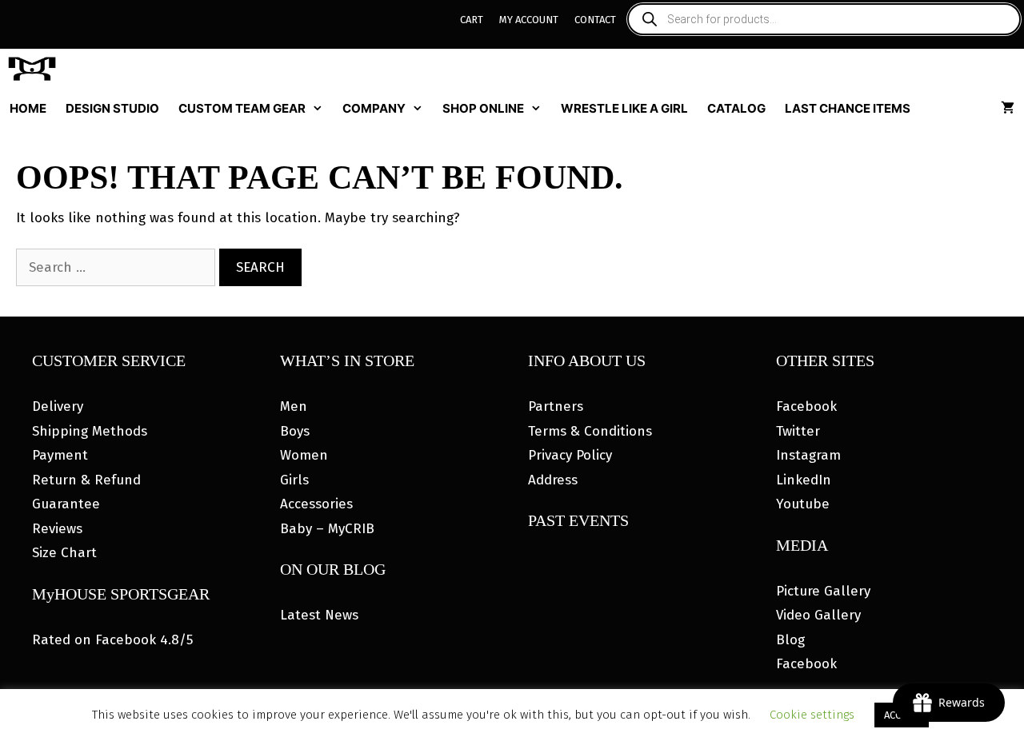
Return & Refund (86, 480)
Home (28, 108)
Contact (595, 20)
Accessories (316, 504)
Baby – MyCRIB (327, 528)
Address (553, 480)
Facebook (806, 406)
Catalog (736, 108)
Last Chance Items (847, 108)
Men (293, 406)
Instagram (808, 455)
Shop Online (483, 108)
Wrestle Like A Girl (624, 108)
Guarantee (66, 504)
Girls (294, 480)
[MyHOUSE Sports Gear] (36, 69)
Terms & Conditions (590, 431)
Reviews (57, 528)
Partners (555, 406)
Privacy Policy (570, 455)
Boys (295, 431)
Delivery (57, 406)
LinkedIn (803, 480)
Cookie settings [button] (812, 714)
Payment (60, 455)
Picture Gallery (823, 591)
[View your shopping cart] (1007, 109)
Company (374, 108)
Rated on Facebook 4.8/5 (112, 639)
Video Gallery (818, 615)
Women (304, 455)
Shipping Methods (89, 431)
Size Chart (64, 552)
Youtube (803, 504)
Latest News (319, 615)
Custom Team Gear (242, 108)
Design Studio (112, 108)
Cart (471, 20)
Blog (790, 639)
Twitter (798, 431)
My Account (528, 20)
